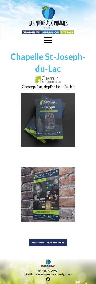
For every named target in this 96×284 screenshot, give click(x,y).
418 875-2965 (48, 271)
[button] (48, 40)
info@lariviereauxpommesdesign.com (48, 274)
